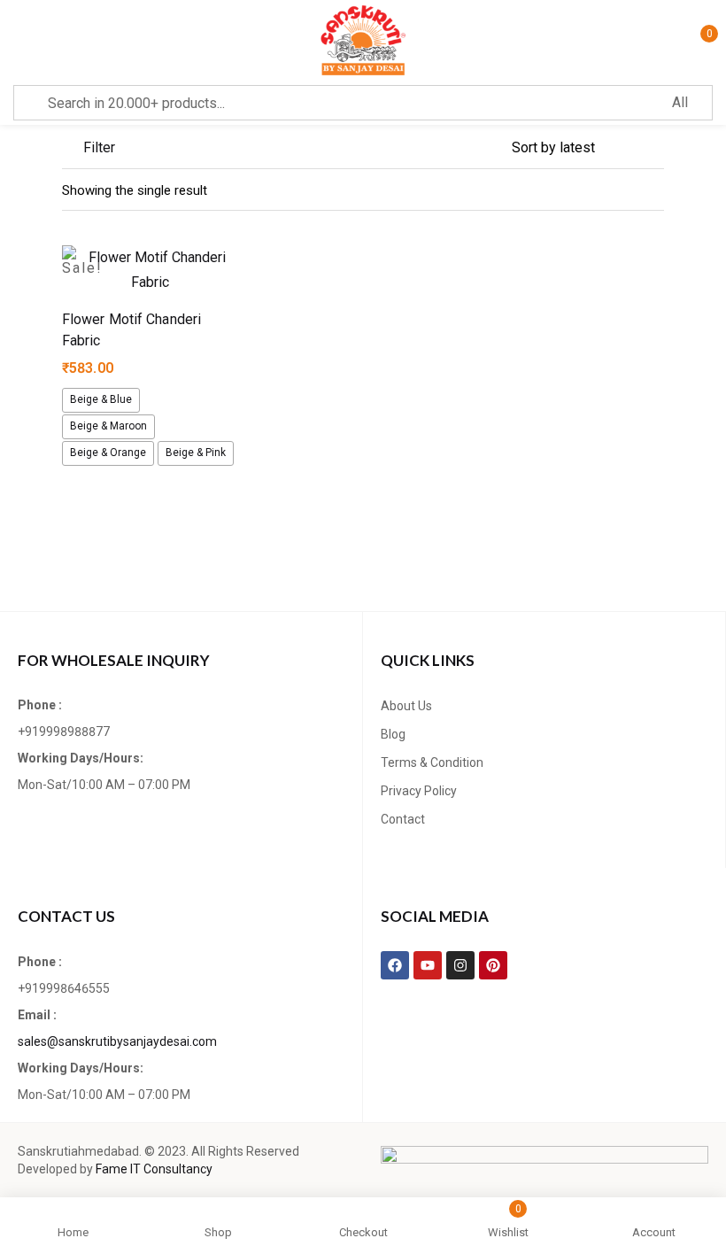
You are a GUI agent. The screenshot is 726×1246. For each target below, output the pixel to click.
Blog (393, 734)
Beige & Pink (196, 452)
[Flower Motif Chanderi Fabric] (150, 270)
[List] (619, 190)
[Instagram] (460, 965)
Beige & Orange (108, 452)
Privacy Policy (419, 791)
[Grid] (653, 190)
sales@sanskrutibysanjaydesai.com (117, 1041)
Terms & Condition (432, 762)
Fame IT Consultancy (154, 1169)
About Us (406, 706)
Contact (403, 819)
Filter (99, 147)
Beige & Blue (101, 399)
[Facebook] (395, 965)
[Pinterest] (493, 965)
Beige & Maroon (108, 426)
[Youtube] (427, 965)
